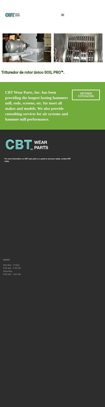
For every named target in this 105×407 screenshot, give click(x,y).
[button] (63, 15)
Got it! (93, 4)
